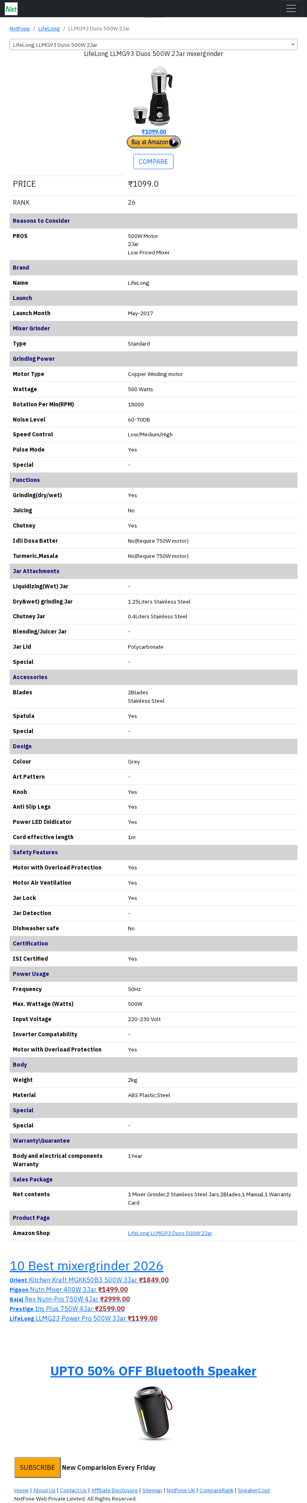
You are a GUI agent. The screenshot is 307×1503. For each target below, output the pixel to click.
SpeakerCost (254, 1490)
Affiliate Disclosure (114, 1490)
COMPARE (153, 162)
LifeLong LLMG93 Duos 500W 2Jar (170, 1233)
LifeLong (49, 28)
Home (21, 1490)
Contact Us (73, 1490)
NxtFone (20, 28)
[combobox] (153, 44)
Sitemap (152, 1490)
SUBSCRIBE (37, 1467)
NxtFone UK (181, 1490)
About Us (44, 1490)
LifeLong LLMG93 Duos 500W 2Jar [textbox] (55, 44)
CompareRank (216, 1490)
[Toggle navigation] (291, 8)
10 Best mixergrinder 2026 (86, 1265)
